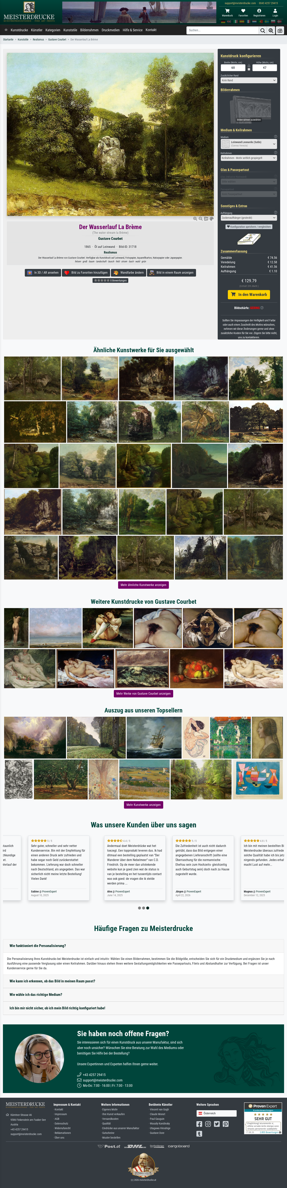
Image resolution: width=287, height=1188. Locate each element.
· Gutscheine (107, 1133)
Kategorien (52, 30)
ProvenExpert (29, 891)
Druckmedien (111, 30)
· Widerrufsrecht (61, 1128)
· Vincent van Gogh (159, 1109)
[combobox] (249, 80)
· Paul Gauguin (156, 1119)
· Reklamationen (62, 1133)
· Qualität (106, 1123)
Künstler (36, 30)
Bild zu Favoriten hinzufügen (88, 272)
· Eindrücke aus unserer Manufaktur (120, 1128)
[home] (6, 30)
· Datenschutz (60, 1123)
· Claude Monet (157, 1114)
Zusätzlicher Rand (229, 75)
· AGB (56, 1119)
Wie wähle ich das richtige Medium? (36, 994)
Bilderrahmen (89, 30)
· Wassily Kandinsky (159, 1123)
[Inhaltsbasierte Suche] (271, 30)
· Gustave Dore (156, 1133)
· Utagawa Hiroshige (159, 1128)
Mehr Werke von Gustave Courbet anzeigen (143, 693)
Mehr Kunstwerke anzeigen (144, 805)
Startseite (8, 39)
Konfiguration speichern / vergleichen (250, 226)
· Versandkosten (110, 1119)
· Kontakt (58, 1109)
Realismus (38, 39)
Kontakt (151, 30)
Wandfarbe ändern (131, 272)
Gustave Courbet (57, 39)
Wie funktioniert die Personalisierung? (38, 945)
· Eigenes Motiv (109, 1109)
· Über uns (58, 1137)
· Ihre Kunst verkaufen (113, 1114)
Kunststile (70, 30)
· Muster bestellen (110, 1137)
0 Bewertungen (118, 280)
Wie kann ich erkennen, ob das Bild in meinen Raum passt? (52, 981)
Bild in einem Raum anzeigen (173, 272)
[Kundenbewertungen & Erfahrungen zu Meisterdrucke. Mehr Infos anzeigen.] (263, 1118)
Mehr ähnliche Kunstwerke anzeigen (143, 585)
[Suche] (263, 30)
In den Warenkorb (251, 294)
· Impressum (60, 1114)
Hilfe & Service (133, 30)
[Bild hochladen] (280, 30)
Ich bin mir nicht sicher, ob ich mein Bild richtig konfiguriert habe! (57, 1008)
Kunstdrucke (19, 30)
